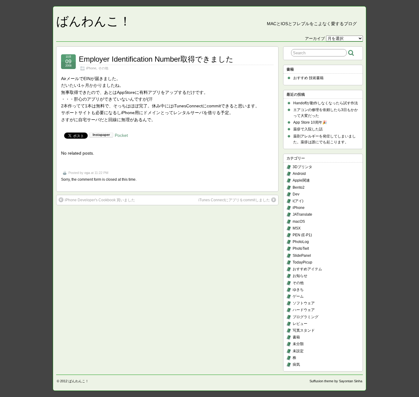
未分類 (298, 344)
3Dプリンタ (302, 167)
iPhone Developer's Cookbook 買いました (100, 200)
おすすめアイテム (307, 269)
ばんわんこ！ (93, 21)
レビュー (300, 324)
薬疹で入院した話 (308, 129)
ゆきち (298, 289)
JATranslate (302, 214)
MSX (297, 228)
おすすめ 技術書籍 (308, 78)
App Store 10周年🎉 (310, 122)
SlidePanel (302, 255)
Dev (296, 194)
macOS (299, 221)
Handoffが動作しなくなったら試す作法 (325, 103)
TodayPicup (302, 262)
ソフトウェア (304, 303)
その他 (103, 68)
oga (87, 173)
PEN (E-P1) (302, 235)
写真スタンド (304, 330)
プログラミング (305, 317)
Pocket (121, 135)
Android (299, 174)
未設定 (298, 351)
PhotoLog (301, 242)
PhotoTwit (301, 248)
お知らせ (300, 276)
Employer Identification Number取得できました (156, 59)
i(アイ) (298, 201)
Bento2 (299, 187)
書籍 (296, 337)
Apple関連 (301, 180)
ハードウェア (304, 310)
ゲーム (298, 296)
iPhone (91, 68)
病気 (296, 364)
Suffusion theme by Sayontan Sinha (335, 381)
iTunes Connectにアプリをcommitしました (234, 200)
